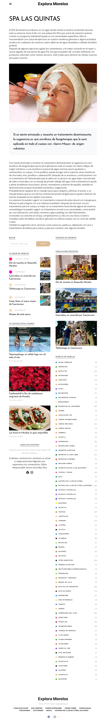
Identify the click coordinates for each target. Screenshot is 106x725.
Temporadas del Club (67, 613)
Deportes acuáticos (66, 450)
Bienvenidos (63, 402)
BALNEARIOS (63, 393)
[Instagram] (32, 472)
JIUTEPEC (62, 525)
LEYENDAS (62, 538)
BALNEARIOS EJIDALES (67, 397)
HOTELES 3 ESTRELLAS (67, 490)
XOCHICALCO (63, 661)
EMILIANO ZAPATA (65, 463)
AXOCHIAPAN (63, 384)
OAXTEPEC (62, 551)
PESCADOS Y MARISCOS (67, 578)
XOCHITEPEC (63, 666)
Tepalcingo (63, 617)
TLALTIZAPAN (63, 635)
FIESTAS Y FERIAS (65, 472)
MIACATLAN (62, 543)
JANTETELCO (63, 516)
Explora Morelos (53, 3)
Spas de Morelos (65, 600)
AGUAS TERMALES (65, 362)
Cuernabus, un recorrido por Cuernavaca (75, 315)
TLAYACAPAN (63, 644)
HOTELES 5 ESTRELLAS (67, 499)
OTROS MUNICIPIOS (65, 560)
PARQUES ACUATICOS (66, 565)
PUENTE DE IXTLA (65, 582)
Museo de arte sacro (19, 314)
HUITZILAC (62, 507)
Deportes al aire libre (68, 455)
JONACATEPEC (63, 534)
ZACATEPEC (62, 679)
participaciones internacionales (72, 569)
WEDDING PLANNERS (66, 657)
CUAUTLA (62, 437)
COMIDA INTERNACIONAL (67, 419)
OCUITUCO (62, 556)
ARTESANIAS (63, 375)
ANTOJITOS (62, 371)
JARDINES (62, 521)
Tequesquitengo (65, 626)
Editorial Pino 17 (62, 704)
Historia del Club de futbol (70, 481)
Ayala (60, 389)
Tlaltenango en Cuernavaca (22, 289)
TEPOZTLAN (62, 622)
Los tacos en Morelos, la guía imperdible (28, 433)
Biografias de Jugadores (69, 406)
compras (62, 433)
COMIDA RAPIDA (64, 428)
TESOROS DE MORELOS (67, 631)
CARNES (61, 411)
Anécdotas (62, 367)
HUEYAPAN (62, 503)
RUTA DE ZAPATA (64, 591)
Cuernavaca (63, 441)
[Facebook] (27, 472)
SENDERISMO (63, 595)
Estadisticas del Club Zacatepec (72, 468)
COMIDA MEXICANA (65, 424)
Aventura (62, 380)
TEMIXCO (61, 604)
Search (43, 244)
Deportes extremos (66, 459)
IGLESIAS (61, 512)
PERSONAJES (63, 573)
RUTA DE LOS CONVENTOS (68, 587)
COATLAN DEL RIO (65, 415)
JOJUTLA (61, 529)
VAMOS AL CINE (64, 648)
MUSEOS (61, 547)
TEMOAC (61, 609)
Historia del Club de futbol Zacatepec (75, 485)
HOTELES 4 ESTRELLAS (67, 494)
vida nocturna (64, 653)
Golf (60, 477)
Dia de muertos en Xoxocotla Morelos (73, 282)
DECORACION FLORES (66, 446)
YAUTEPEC (62, 670)
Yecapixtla (63, 675)
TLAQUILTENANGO (65, 639)
